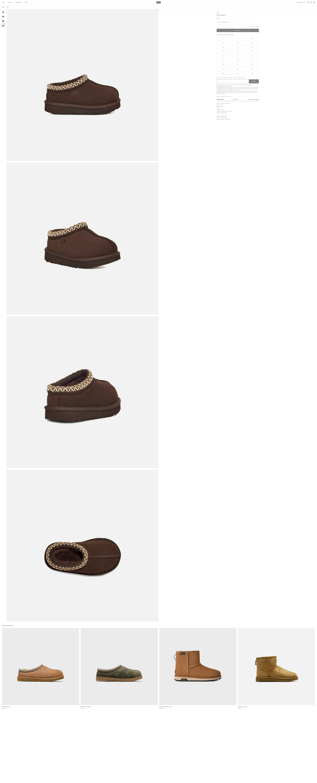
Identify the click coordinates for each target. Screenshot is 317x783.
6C (252, 51)
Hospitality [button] (301, 2)
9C (252, 60)
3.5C (223, 47)
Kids (8, 7)
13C (238, 73)
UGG (218, 12)
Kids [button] (26, 2)
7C (237, 56)
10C (238, 64)
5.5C (238, 51)
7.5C (252, 56)
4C (237, 47)
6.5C (223, 56)
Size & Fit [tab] (235, 99)
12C (252, 69)
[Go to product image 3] (3, 21)
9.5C (223, 64)
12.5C (223, 73)
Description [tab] (220, 99)
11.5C (238, 69)
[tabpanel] (238, 111)
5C (223, 51)
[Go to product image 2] (3, 16)
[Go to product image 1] (3, 12)
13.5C (252, 73)
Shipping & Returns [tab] (253, 99)
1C (237, 38)
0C (223, 38)
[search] (311, 2)
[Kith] (158, 2)
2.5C (238, 43)
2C (223, 43)
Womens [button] (18, 2)
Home (3, 7)
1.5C (252, 38)
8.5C (238, 60)
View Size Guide (254, 26)
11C (223, 69)
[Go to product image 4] (3, 25)
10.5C (252, 64)
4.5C (252, 47)
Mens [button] (10, 2)
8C (223, 60)
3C (252, 43)
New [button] (3, 2)
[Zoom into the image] (82, 85)
